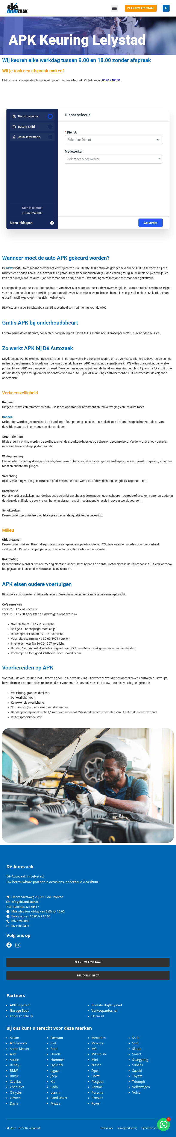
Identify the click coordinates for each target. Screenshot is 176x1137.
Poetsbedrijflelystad (106, 1005)
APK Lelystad (20, 1005)
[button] (114, 8)
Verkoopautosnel (104, 1010)
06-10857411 (20, 926)
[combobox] (111, 159)
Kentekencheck (21, 1016)
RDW (9, 268)
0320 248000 (111, 80)
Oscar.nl (97, 1016)
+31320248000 (32, 213)
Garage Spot (19, 1010)
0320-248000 (20, 921)
